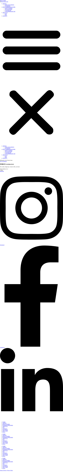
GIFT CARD (5, 430)
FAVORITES (7, 5)
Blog (6, 14)
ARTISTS (4, 3)
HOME (3, 422)
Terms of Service (3, 470)
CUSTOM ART (8, 10)
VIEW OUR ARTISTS (9, 4)
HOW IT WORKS (8, 8)
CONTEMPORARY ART (10, 11)
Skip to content (3, 0)
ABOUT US (5, 12)
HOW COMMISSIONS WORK (8, 7)
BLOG (3, 432)
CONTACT (4, 15)
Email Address (3, 168)
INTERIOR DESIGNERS (7, 425)
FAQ (6, 13)
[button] (31, 81)
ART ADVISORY (8, 9)
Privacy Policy (10, 470)
